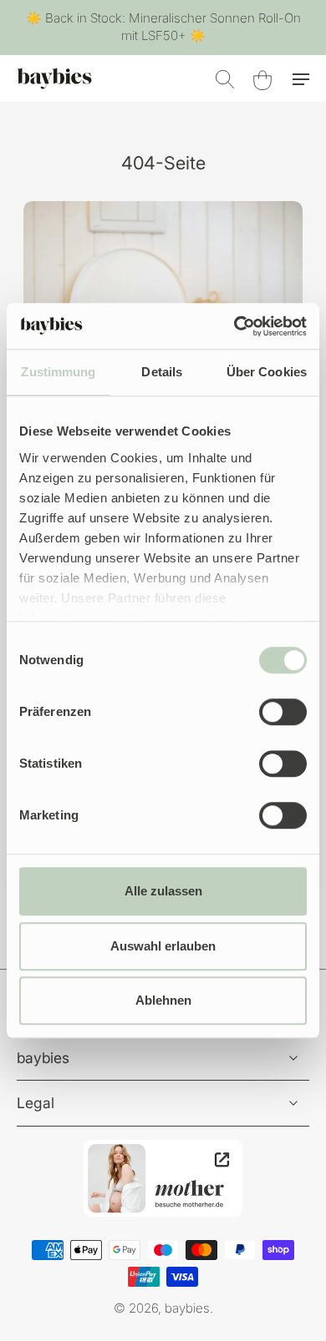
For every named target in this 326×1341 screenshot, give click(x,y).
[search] (224, 78)
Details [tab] (161, 372)
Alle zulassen (163, 891)
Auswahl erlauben (163, 946)
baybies (187, 1308)
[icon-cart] (260, 78)
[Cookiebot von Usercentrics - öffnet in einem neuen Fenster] (234, 326)
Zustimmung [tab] (58, 372)
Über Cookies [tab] (267, 372)
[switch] (283, 711)
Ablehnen (163, 1000)
